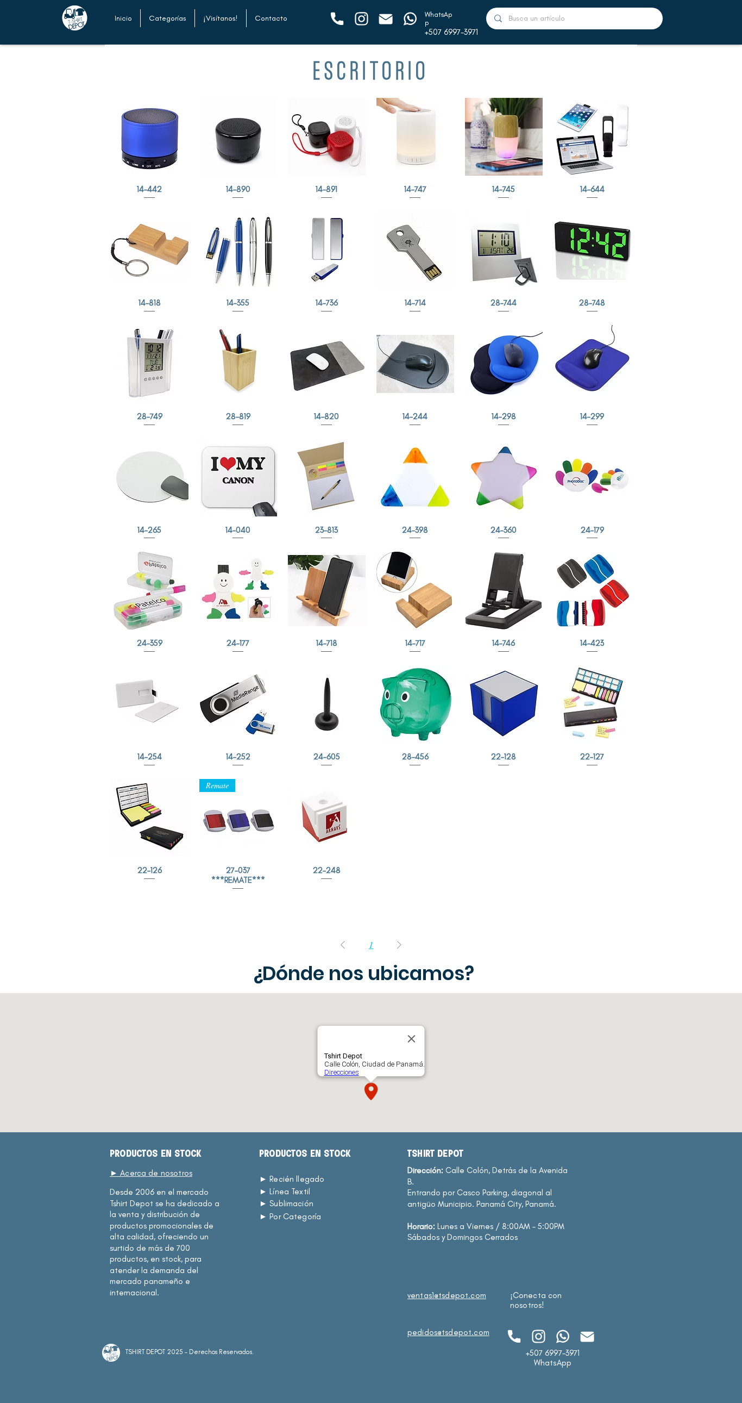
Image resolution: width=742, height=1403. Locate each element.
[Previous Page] (342, 945)
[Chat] (336, 19)
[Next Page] (399, 945)
